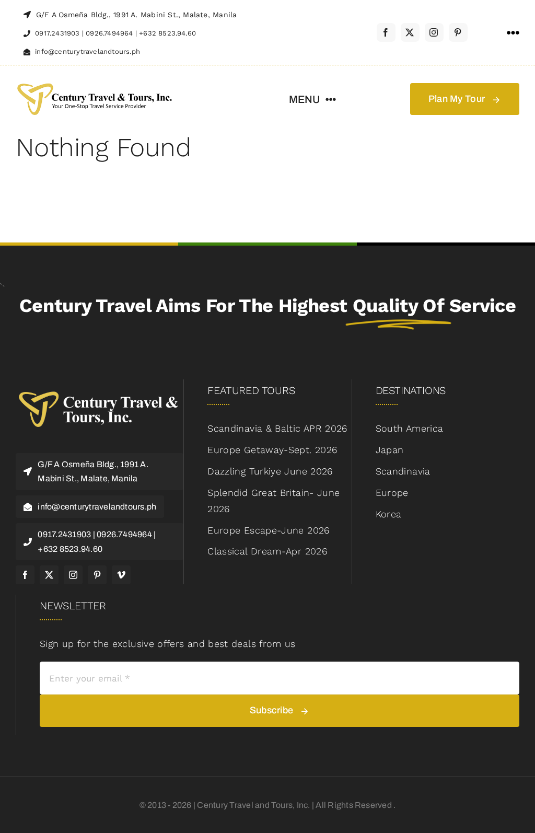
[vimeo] (121, 574)
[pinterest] (458, 32)
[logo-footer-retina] (99, 389)
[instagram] (434, 32)
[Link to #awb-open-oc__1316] (513, 33)
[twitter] (410, 32)
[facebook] (386, 32)
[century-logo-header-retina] (94, 82)
